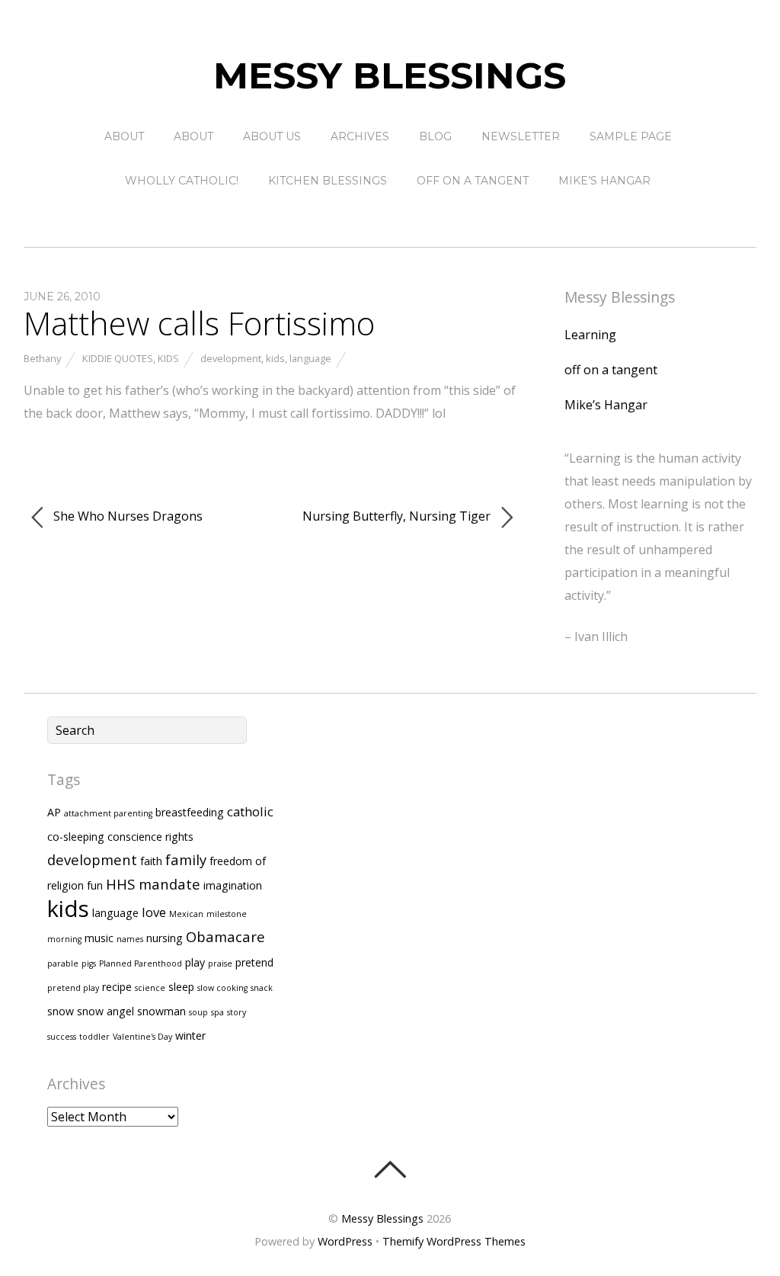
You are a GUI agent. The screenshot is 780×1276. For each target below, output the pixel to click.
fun (95, 885)
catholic (250, 811)
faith (151, 861)
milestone (226, 914)
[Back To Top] (389, 1169)
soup (198, 1012)
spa (217, 1012)
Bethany (42, 358)
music (99, 938)
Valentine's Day (142, 1036)
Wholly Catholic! (181, 181)
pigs (89, 963)
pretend (254, 962)
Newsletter (520, 136)
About (124, 136)
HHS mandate (153, 883)
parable (62, 963)
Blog (435, 136)
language (310, 358)
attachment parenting (108, 813)
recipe (117, 986)
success (61, 1036)
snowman (161, 1011)
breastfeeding (189, 812)
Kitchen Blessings (327, 181)
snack (262, 988)
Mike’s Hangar (604, 181)
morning (64, 939)
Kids (168, 358)
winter (190, 1035)
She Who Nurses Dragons (126, 516)
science (150, 988)
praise (220, 963)
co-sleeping (75, 836)
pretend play (73, 988)
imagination (232, 885)
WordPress (345, 1241)
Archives (360, 136)
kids (275, 358)
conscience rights (150, 836)
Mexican (186, 914)
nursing (164, 938)
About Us (272, 136)
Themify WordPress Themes (454, 1241)
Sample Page (631, 136)
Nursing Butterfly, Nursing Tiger (398, 516)
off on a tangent (473, 181)
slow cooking (222, 988)
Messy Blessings (382, 1218)
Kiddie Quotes (117, 358)
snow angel (105, 1011)
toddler (94, 1036)
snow (60, 1011)
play (195, 962)
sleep (181, 986)
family (185, 859)
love (154, 912)
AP (54, 812)
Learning (590, 334)
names (130, 939)
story (236, 1012)
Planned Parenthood (140, 963)
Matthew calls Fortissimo (199, 323)
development (230, 358)
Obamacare (225, 936)
